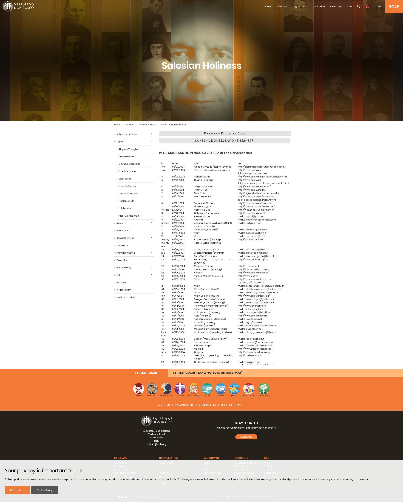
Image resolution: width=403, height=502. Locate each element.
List (118, 275)
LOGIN (378, 6)
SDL (169, 404)
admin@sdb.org (156, 444)
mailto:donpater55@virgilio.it (254, 312)
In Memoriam (123, 289)
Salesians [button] (120, 458)
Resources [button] (241, 458)
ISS (214, 404)
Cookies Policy (44, 490)
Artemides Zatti (127, 156)
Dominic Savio (178, 124)
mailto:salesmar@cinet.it (252, 309)
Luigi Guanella (126, 201)
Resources (336, 6)
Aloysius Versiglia (128, 149)
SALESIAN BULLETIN (184, 404)
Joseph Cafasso (128, 186)
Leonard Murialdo (128, 193)
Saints (164, 124)
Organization (300, 6)
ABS (223, 404)
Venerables (122, 230)
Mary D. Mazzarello (129, 215)
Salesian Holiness (148, 124)
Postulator (122, 245)
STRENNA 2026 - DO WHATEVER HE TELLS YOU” (207, 373)
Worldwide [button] (211, 458)
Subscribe (246, 437)
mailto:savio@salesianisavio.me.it (257, 325)
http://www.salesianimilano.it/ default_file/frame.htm (254, 281)
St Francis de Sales (126, 134)
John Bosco (125, 178)
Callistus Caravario (129, 163)
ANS (160, 404)
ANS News (121, 282)
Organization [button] (168, 458)
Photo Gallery (123, 267)
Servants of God (125, 238)
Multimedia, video (126, 297)
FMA (239, 404)
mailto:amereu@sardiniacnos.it (256, 342)
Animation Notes (125, 252)
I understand (17, 490)
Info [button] (267, 458)
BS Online (204, 404)
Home (267, 6)
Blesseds (121, 223)
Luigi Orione (125, 208)
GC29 (394, 6)
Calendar (121, 260)
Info (349, 6)
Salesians (282, 6)
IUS (231, 404)
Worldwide (319, 6)
